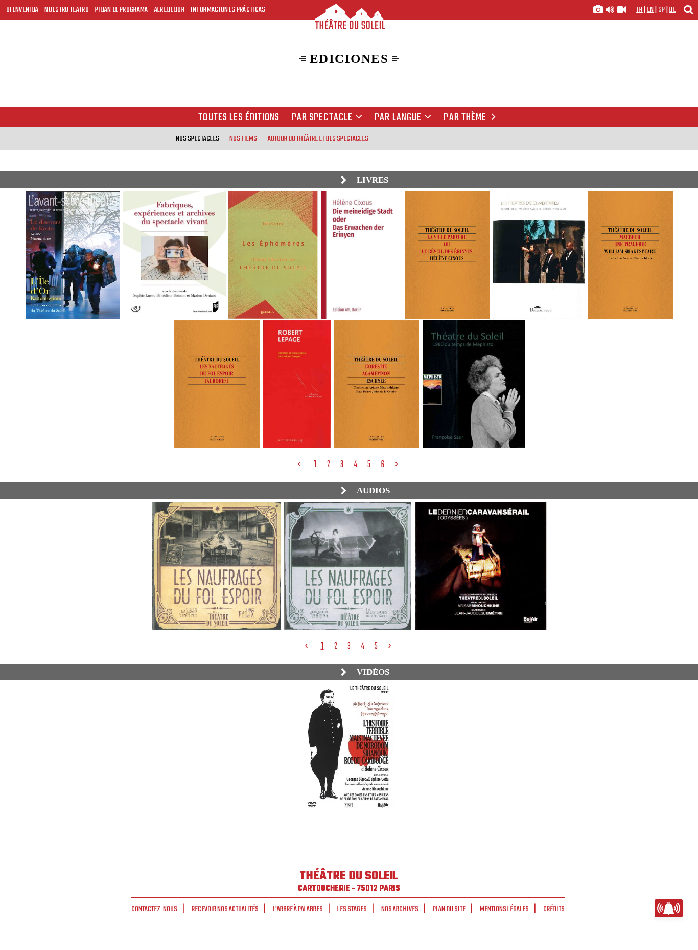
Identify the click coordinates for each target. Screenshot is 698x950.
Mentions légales (504, 909)
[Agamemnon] (376, 384)
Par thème (465, 117)
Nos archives (399, 909)
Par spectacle (322, 117)
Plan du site (449, 909)
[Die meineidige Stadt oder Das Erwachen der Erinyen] (361, 255)
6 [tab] (382, 464)
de (672, 10)
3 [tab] (341, 464)
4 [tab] (355, 464)
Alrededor (169, 10)
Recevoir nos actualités (225, 909)
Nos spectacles (197, 138)
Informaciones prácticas (228, 10)
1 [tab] (315, 464)
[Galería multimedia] (609, 10)
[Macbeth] (630, 255)
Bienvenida (22, 10)
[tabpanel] (350, 319)
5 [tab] (368, 464)
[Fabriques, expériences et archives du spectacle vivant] (174, 255)
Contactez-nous (154, 909)
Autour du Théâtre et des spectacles (318, 138)
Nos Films (243, 138)
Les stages (352, 909)
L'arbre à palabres (298, 909)
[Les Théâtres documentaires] (538, 255)
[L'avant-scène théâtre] (72, 255)
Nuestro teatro (66, 10)
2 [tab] (328, 464)
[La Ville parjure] (447, 255)
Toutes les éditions (239, 117)
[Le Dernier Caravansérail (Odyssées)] (481, 566)
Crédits (554, 909)
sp (661, 10)
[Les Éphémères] (272, 255)
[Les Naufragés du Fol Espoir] (217, 384)
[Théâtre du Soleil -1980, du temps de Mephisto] (474, 384)
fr (639, 10)
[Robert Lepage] (296, 384)
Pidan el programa (121, 10)
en (650, 10)
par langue (398, 117)
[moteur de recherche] (688, 9)
